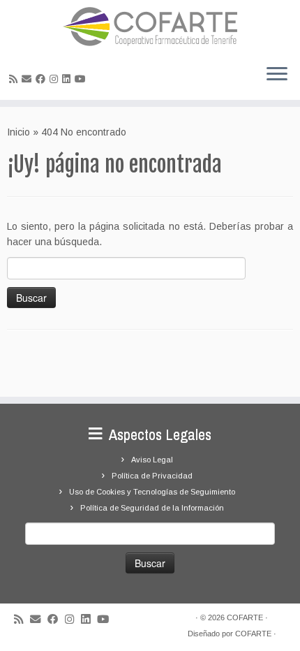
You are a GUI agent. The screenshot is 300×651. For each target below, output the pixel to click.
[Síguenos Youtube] (82, 79)
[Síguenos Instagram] (56, 79)
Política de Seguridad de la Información (152, 508)
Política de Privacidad (152, 475)
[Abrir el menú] (277, 74)
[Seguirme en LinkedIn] (68, 79)
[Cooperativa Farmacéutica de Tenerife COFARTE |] (150, 26)
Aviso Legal (152, 459)
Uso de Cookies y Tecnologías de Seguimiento (152, 492)
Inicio (18, 132)
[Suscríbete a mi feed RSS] (15, 79)
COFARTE (245, 617)
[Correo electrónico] (29, 79)
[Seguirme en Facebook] (43, 79)
